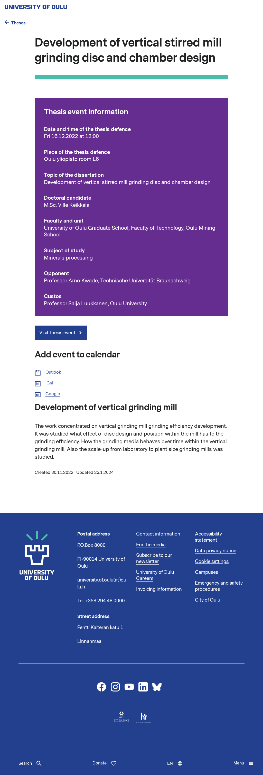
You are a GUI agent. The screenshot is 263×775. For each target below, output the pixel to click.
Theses (18, 23)
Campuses (206, 572)
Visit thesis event (58, 332)
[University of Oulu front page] (48, 5)
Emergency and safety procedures (219, 586)
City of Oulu (207, 600)
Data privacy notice (215, 550)
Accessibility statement (208, 537)
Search (25, 763)
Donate (99, 763)
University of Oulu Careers (155, 575)
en (177, 768)
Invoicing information (159, 589)
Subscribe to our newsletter (154, 558)
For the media (151, 544)
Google (52, 394)
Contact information (158, 534)
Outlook (53, 372)
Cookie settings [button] (212, 561)
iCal (49, 383)
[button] (243, 763)
